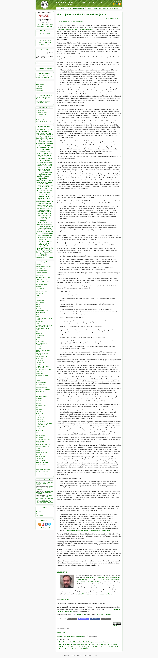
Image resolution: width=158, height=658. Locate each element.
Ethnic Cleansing (45, 159)
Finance (44, 164)
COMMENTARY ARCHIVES (43, 470)
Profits (50, 223)
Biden (44, 134)
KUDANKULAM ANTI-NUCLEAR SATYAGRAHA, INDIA (44, 424)
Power (45, 223)
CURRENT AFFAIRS (41, 436)
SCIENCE (38, 400)
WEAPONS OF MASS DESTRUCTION (41, 292)
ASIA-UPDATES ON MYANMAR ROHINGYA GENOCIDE (44, 326)
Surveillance (47, 237)
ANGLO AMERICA (40, 312)
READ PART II (62, 572)
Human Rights (42, 177)
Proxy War (40, 224)
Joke (48, 194)
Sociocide (39, 233)
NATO (51, 207)
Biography (40, 136)
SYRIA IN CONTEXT (41, 360)
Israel (39, 190)
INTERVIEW (39, 409)
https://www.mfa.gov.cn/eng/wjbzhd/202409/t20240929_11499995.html (88, 530)
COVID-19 (42, 146)
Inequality (50, 180)
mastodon (84, 619)
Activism (40, 129)
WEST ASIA (39, 364)
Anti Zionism (40, 133)
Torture (41, 239)
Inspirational (40, 182)
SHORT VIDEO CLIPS (41, 466)
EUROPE (38, 337)
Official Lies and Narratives (45, 212)
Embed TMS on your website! (44, 528)
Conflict (49, 142)
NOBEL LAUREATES (41, 279)
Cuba (51, 147)
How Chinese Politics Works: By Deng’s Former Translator (44, 76)
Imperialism (42, 179)
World (45, 257)
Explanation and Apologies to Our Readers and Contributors (44, 492)
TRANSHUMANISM (41, 406)
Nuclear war (49, 208)
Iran (51, 188)
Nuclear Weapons (44, 210)
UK (49, 239)
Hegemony (42, 175)
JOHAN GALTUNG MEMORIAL (43, 266)
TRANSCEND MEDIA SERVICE (79, 2)
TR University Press (41, 120)
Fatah (39, 164)
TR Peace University (41, 114)
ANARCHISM (39, 419)
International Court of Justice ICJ (45, 182)
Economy (42, 157)
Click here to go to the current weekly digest (70, 636)
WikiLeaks (39, 257)
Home (62, 8)
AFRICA (38, 306)
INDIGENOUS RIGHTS (41, 386)
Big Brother (49, 134)
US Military (47, 246)
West (51, 252)
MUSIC (38, 432)
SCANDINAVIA (39, 358)
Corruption (49, 144)
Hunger (50, 177)
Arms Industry (48, 133)
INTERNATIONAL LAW (41, 356)
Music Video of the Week (42, 475)
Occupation (40, 211)
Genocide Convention (44, 169)
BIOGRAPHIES (40, 276)
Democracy (42, 151)
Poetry (48, 221)
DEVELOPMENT (40, 417)
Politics (40, 223)
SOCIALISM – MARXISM (42, 375)
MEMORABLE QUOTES (42, 310)
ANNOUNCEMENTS (41, 274)
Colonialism (41, 142)
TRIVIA (38, 428)
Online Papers (39, 86)
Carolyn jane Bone (40, 482)
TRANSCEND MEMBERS (42, 290)
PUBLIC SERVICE (40, 426)
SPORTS (38, 448)
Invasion (46, 188)
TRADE (38, 415)
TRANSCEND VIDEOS (41, 270)
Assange (39, 134)
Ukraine (40, 241)
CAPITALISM (39, 371)
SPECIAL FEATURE (41, 402)
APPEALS (38, 348)
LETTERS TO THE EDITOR (43, 439)
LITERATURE (39, 430)
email (71, 619)
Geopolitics (42, 171)
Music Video (39, 207)
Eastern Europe (47, 153)
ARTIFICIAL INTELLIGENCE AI (43, 369)
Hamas (45, 173)
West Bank (44, 254)
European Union (42, 162)
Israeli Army (42, 192)
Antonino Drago (40, 500)
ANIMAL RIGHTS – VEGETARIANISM (40, 442)
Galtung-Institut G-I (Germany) (43, 121)
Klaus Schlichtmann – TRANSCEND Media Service (70, 21)
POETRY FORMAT (40, 456)
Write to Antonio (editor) (110, 8)
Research (50, 226)
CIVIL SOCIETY (40, 434)
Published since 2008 (90, 655)
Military (44, 203)
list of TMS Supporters (104, 614)
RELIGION (38, 404)
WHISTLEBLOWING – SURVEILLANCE (41, 383)
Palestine (47, 215)
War (38, 250)
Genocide (47, 167)
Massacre (39, 201)
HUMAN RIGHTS (40, 301)
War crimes (45, 250)
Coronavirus (40, 144)
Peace (48, 219)
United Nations (64, 599)
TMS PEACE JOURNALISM (43, 278)
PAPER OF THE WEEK (41, 272)
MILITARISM (39, 297)
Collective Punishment (47, 140)
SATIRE (38, 395)
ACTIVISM (38, 308)
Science (40, 230)
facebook (95, 619)
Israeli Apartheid (47, 190)
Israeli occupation (44, 193)
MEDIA (38, 339)
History (48, 175)
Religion (44, 226)
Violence (39, 248)
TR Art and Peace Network (42, 112)
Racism (38, 226)
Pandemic (42, 219)
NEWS (37, 314)
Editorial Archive (40, 84)
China (46, 138)
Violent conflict (48, 248)
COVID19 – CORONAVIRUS (43, 445)
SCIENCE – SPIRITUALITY (42, 446)
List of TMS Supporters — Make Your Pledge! (45, 25)
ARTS (37, 407)
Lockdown (48, 200)
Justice (46, 196)
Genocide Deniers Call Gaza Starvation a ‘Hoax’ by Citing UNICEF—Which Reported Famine (88, 644)
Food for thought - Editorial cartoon (44, 164)
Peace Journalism (78, 8)
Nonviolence (41, 208)
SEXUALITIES (39, 438)
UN (45, 241)
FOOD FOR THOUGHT (41, 452)
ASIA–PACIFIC (39, 321)
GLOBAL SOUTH (40, 341)
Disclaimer (38, 513)
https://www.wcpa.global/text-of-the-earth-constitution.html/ (75, 29)
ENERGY (38, 323)
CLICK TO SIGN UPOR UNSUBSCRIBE (44, 43)
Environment (42, 159)
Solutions (45, 233)
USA (47, 244)
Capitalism (40, 138)
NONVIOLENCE (40, 288)
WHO (49, 256)
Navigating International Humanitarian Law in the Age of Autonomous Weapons (84, 642)
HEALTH (38, 381)
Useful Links (39, 510)
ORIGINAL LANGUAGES (42, 462)
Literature (41, 200)
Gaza (40, 167)
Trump (45, 239)
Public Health (48, 224)
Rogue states (42, 228)
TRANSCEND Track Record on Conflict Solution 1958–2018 (43, 102)
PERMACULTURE (40, 421)
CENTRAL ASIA (40, 335)
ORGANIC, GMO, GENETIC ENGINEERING (43, 390)
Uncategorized (39, 468)
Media (45, 201)
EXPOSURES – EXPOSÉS (42, 377)
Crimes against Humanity (43, 146)
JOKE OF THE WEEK (41, 460)
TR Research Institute (41, 118)
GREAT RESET (40, 411)
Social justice (48, 232)
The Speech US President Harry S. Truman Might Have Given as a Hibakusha (44, 497)
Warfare (46, 252)
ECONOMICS (39, 413)
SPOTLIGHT (39, 346)
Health (50, 173)
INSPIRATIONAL (40, 450)
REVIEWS (38, 393)
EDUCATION (39, 333)
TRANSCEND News (41, 268)
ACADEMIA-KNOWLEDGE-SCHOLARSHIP (43, 367)
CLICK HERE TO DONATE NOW (44, 16)
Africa (45, 129)
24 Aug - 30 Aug (45, 33)
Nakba (46, 207)
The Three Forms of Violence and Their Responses (44, 488)
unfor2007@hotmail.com (84, 594)
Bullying (50, 136)
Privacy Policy (39, 515)
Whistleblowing (42, 256)
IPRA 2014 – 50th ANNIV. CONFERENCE (42, 472)
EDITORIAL (39, 264)
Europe (48, 160)
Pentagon (42, 221)
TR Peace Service (40, 116)
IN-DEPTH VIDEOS (41, 464)
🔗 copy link (105, 619)
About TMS (97, 8)
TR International (40, 110)
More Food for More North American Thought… (44, 483)
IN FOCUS (38, 304)
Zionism (50, 257)
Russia (48, 228)
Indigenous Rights (41, 180)
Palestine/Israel (45, 217)
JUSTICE (38, 316)
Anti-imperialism (48, 131)
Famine (50, 162)
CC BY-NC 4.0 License (117, 625)
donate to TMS (80, 614)
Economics (47, 155)
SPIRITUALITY (39, 454)
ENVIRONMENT (40, 373)
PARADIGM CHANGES (42, 388)
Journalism (40, 196)
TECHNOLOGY (40, 302)
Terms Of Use (39, 512)
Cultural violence (44, 149)
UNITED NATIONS (40, 362)
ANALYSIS (38, 299)
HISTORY (38, 379)
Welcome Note (39, 90)
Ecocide (40, 155)
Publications (39, 88)
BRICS (45, 136)
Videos (89, 8)
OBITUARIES (39, 458)
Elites (47, 157)
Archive (68, 8)
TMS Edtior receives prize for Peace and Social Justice (43, 98)
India (49, 179)
